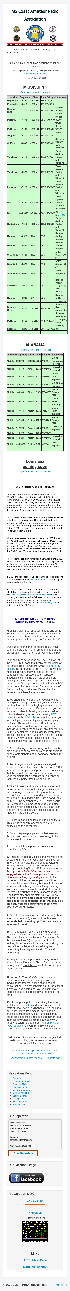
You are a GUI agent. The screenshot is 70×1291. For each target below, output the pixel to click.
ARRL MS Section (35, 1267)
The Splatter (18, 1098)
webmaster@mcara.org (35, 73)
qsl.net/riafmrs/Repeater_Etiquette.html (34, 1050)
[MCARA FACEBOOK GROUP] (26, 1175)
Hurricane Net (19, 1104)
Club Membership (21, 1092)
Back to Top (61, 1284)
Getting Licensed (20, 1095)
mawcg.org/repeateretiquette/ (34, 1053)
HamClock (35, 1212)
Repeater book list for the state (35, 92)
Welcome (17, 1078)
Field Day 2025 (20, 1101)
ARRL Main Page (35, 1260)
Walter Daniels (38, 579)
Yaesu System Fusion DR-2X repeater (31, 594)
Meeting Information (22, 1089)
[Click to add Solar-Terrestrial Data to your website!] (35, 1231)
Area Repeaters (23, 1153)
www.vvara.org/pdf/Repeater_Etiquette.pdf (35, 1058)
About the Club (20, 1083)
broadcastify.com (48, 602)
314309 (61, 214)
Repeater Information (22, 1080)
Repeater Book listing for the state (35, 349)
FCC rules (31, 717)
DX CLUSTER (35, 1200)
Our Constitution (20, 1086)
